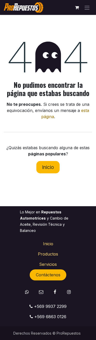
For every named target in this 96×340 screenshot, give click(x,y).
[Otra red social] (41, 291)
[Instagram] (68, 291)
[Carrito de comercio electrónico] (77, 7)
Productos (48, 254)
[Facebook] (54, 291)
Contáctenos (48, 274)
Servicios (48, 264)
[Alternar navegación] (87, 7)
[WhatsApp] (27, 291)
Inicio (48, 167)
